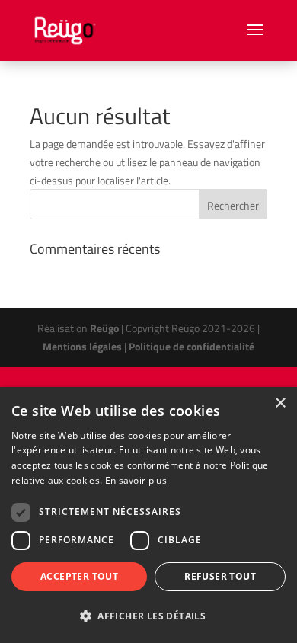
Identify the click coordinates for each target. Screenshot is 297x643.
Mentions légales (82, 346)
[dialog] (148, 515)
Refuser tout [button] (220, 576)
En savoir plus (136, 480)
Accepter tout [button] (79, 576)
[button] (148, 616)
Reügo (104, 328)
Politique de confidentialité (191, 346)
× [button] (280, 403)
